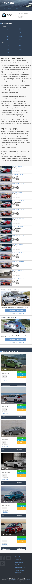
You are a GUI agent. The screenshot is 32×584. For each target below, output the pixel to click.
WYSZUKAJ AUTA (20, 313)
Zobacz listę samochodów (16, 310)
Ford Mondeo (19, 562)
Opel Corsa (18, 564)
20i (20, 32)
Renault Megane (20, 567)
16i (8, 29)
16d (20, 53)
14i (20, 29)
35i (8, 36)
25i (20, 40)
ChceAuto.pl (13, 579)
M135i (20, 36)
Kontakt (22, 580)
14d (8, 45)
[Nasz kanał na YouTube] (8, 560)
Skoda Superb (19, 557)
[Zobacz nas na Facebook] (2, 560)
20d (8, 53)
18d (20, 49)
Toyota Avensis (19, 570)
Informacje (18, 580)
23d (20, 45)
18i (8, 32)
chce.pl (9, 2)
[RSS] (2, 566)
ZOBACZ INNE (11, 313)
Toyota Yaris (18, 559)
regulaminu (27, 579)
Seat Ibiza (18, 572)
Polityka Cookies (11, 580)
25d (8, 49)
